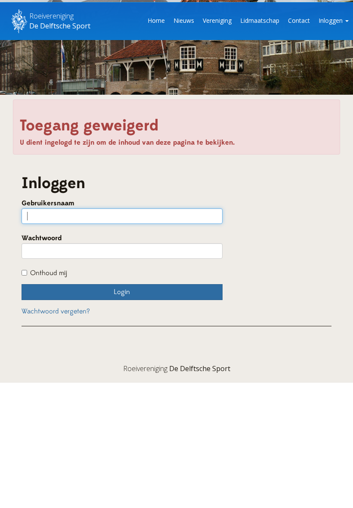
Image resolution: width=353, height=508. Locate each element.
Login (122, 292)
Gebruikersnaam (48, 203)
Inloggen (331, 20)
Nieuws (183, 20)
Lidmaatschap (259, 20)
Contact (299, 20)
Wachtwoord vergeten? (56, 311)
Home (156, 20)
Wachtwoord (42, 238)
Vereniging (217, 20)
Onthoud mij (48, 273)
